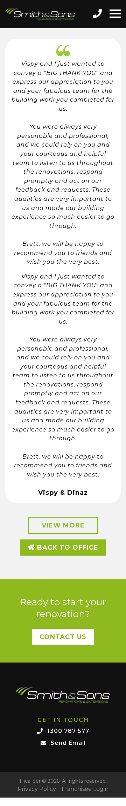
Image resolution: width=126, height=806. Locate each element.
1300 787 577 (68, 731)
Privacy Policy (37, 789)
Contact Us (63, 637)
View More (63, 525)
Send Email (68, 743)
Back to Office (66, 547)
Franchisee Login (85, 789)
